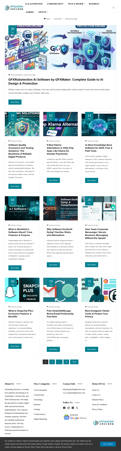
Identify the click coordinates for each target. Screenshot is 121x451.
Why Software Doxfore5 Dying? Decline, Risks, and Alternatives (59, 232)
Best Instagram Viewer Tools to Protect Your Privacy (97, 314)
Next (74, 362)
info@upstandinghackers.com (74, 389)
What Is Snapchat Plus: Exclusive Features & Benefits (21, 314)
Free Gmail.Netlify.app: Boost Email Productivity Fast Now (60, 314)
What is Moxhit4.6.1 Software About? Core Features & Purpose (20, 232)
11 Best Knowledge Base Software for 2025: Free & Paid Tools (98, 148)
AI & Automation (16, 75)
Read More (15, 102)
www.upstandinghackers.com (74, 393)
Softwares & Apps (29, 75)
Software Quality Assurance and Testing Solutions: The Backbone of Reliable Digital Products (21, 151)
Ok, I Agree (108, 444)
